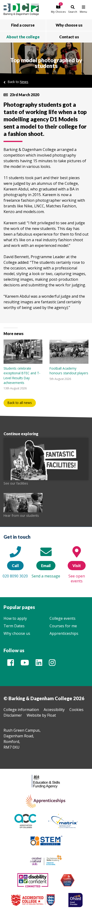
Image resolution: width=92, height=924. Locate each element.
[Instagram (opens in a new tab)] (52, 664)
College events (62, 618)
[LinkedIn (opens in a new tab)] (39, 664)
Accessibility (54, 709)
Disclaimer (13, 715)
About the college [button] (23, 37)
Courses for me (63, 625)
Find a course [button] (23, 25)
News (24, 81)
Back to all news (20, 402)
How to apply (15, 618)
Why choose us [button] (69, 25)
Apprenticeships (64, 633)
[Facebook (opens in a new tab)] (10, 664)
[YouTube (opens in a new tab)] (25, 664)
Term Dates (14, 625)
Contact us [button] (69, 37)
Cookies (76, 709)
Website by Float (41, 715)
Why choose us (17, 633)
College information (21, 709)
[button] (58, 9)
